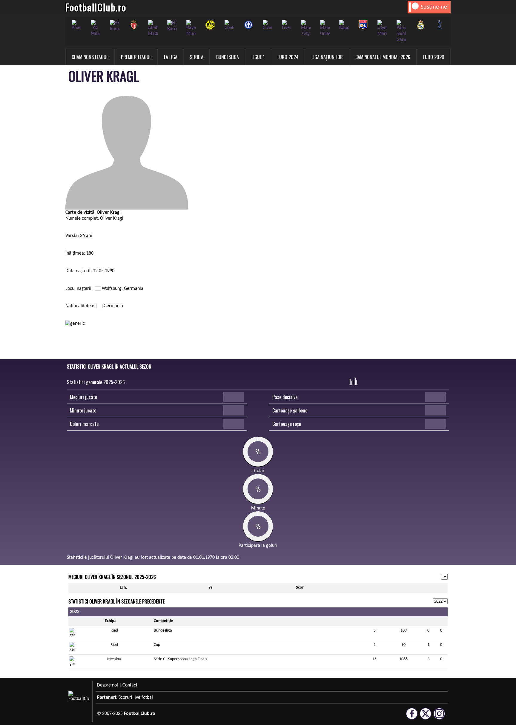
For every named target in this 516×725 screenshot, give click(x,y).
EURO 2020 (433, 57)
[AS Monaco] (133, 25)
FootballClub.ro (95, 7)
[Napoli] (344, 25)
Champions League (90, 57)
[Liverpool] (286, 25)
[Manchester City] (305, 28)
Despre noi (107, 685)
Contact (129, 685)
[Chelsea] (229, 25)
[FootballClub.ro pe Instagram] (439, 717)
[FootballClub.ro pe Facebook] (411, 717)
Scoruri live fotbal (136, 697)
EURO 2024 (288, 57)
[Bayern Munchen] (191, 28)
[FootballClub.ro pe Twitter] (425, 717)
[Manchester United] (324, 28)
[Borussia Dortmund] (210, 25)
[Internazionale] (248, 25)
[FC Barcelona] (172, 26)
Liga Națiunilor (327, 57)
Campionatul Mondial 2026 (382, 57)
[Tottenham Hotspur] (439, 25)
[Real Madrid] (420, 25)
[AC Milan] (95, 28)
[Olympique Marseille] (382, 28)
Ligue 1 (258, 57)
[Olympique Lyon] (363, 25)
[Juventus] (267, 25)
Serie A (196, 57)
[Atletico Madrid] (152, 28)
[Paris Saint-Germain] (401, 31)
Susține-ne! (435, 7)
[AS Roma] (114, 26)
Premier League (136, 57)
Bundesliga (227, 57)
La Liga (170, 57)
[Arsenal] (76, 25)
